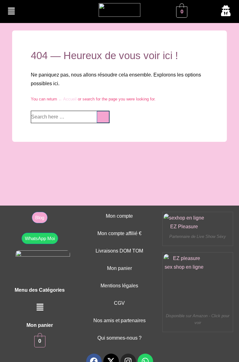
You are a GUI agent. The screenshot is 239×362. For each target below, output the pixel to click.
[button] (11, 11)
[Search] (103, 117)
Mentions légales (119, 285)
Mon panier (119, 268)
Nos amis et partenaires (119, 320)
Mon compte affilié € (119, 233)
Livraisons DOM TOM (119, 250)
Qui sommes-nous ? (119, 338)
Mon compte (119, 216)
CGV (119, 303)
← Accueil (67, 99)
